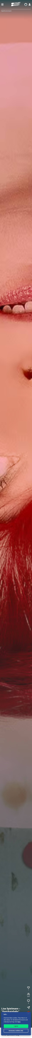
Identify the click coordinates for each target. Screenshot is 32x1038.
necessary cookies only (16, 1030)
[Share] (28, 1007)
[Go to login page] (30, 4)
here (19, 1022)
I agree (16, 1026)
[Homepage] (16, 4)
